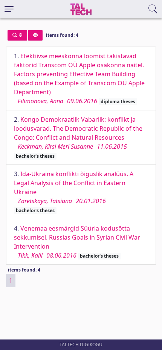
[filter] (17, 35)
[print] (35, 35)
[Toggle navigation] (9, 9)
